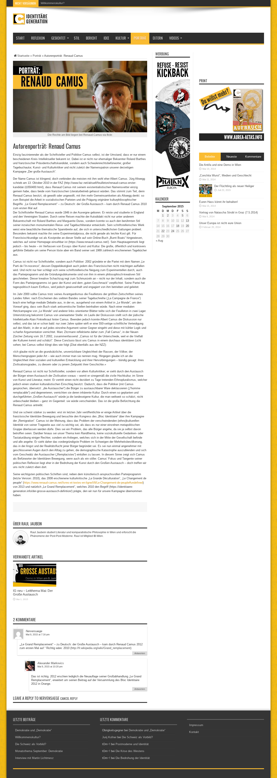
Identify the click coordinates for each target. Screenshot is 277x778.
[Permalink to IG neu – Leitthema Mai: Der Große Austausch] (34, 585)
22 (162, 231)
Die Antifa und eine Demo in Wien (220, 164)
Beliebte (210, 156)
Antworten (139, 653)
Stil (76, 38)
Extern (158, 38)
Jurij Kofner (109, 737)
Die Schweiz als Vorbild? (30, 744)
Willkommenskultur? (52, 3)
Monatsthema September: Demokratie (39, 751)
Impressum (196, 725)
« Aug (159, 240)
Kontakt (194, 732)
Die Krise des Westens (130, 751)
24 (172, 231)
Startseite (23, 55)
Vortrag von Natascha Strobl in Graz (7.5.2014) (228, 212)
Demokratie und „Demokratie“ (33, 730)
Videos (174, 38)
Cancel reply (68, 698)
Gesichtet (58, 38)
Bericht (91, 38)
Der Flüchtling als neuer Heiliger (234, 186)
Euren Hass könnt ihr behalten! (218, 201)
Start (20, 38)
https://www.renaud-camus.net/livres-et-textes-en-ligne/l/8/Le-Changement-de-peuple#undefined (83, 482)
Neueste (231, 156)
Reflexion (38, 38)
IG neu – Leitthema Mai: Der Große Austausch (33, 592)
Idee (106, 38)
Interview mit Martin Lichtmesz (34, 758)
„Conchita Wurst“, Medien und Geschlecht (225, 175)
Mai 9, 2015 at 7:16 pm (38, 634)
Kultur (121, 38)
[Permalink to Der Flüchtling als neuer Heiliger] (205, 196)
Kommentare (253, 156)
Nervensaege (49, 698)
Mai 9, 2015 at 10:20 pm (50, 666)
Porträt (140, 38)
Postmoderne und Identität (132, 744)
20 (187, 226)
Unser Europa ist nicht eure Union (220, 223)
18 (177, 226)
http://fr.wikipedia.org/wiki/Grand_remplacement (100, 648)
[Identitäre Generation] (30, 22)
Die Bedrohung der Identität (133, 758)
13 (187, 220)
